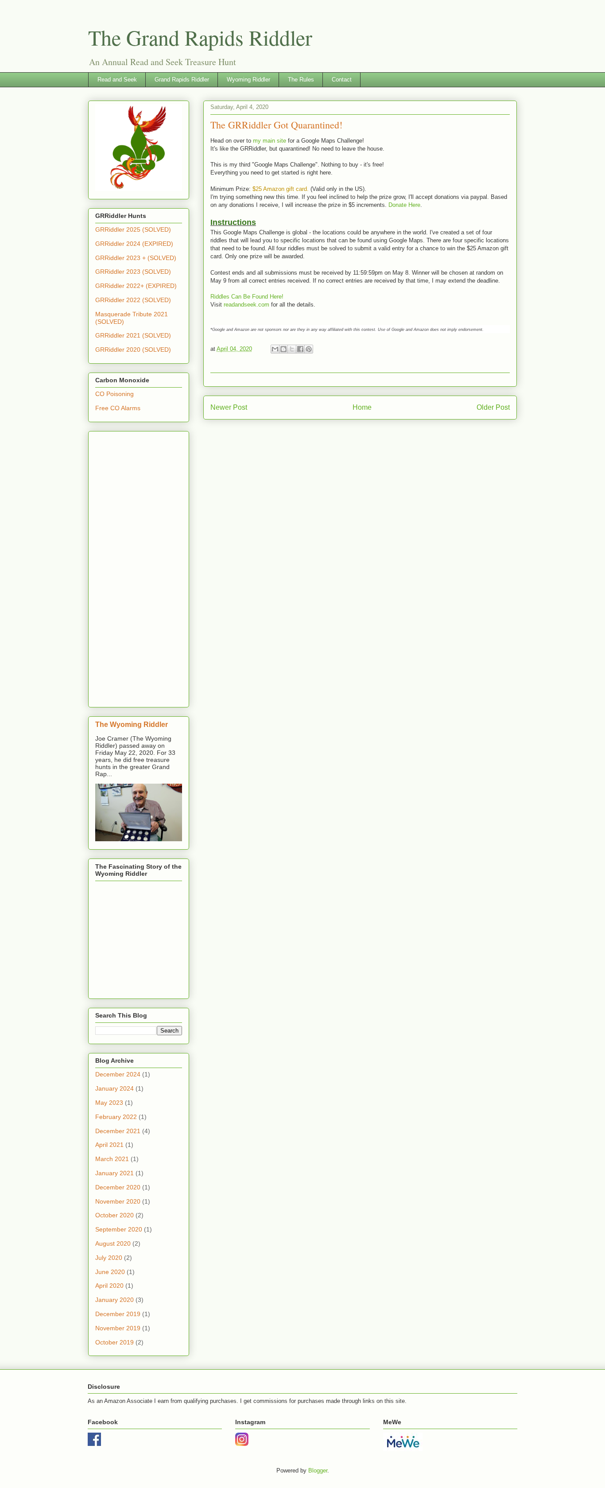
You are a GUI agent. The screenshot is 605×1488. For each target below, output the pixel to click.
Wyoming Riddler (248, 79)
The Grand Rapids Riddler (200, 37)
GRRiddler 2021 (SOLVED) (133, 335)
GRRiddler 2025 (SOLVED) (133, 229)
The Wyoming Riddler (131, 724)
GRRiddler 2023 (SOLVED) (133, 271)
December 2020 (117, 1187)
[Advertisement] (138, 567)
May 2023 (109, 1102)
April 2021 (109, 1144)
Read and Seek (117, 79)
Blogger (317, 1470)
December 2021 (117, 1130)
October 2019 (114, 1342)
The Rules (301, 79)
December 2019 (117, 1313)
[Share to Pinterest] (308, 349)
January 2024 (114, 1088)
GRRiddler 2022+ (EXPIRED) (136, 285)
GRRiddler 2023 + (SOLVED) (135, 257)
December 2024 (117, 1074)
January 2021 (114, 1173)
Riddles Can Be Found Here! (246, 296)
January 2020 (114, 1299)
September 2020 (118, 1229)
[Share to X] (291, 349)
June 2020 (110, 1271)
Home (362, 407)
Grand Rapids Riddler (182, 79)
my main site (269, 140)
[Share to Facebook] (300, 349)
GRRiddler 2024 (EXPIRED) (134, 243)
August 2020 (113, 1243)
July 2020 (108, 1257)
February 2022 (116, 1116)
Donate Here (404, 205)
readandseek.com (246, 304)
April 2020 (109, 1285)
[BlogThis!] (283, 349)
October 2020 (114, 1215)
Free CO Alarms (117, 408)
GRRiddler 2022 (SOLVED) (133, 299)
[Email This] (275, 349)
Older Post (493, 407)
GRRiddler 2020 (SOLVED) (133, 349)
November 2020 (117, 1201)
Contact (342, 79)
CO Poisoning (114, 393)
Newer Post (228, 407)
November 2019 (117, 1328)
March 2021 (112, 1158)
